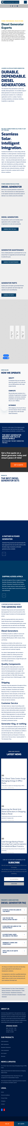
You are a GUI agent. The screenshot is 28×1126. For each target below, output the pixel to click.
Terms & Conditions (5, 1095)
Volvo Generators (5, 1050)
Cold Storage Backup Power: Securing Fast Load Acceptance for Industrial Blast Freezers (14, 844)
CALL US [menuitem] (7, 1124)
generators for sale (7, 224)
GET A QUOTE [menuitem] (21, 1124)
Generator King (11, 787)
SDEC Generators (5, 1044)
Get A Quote (3, 1053)
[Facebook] (2, 1110)
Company (3, 1101)
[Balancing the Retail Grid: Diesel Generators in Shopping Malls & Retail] (14, 797)
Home (2, 1092)
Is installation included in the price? (12, 910)
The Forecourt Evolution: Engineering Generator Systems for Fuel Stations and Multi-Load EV (13, 1081)
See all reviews (6, 355)
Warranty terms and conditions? (10, 943)
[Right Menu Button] (25, 2)
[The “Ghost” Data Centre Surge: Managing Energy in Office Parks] (14, 766)
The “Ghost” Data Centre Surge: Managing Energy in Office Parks (14, 780)
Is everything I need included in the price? (10, 935)
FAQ (3, 775)
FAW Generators (4, 1041)
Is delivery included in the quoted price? (12, 927)
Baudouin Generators (6, 1047)
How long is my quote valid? (10, 951)
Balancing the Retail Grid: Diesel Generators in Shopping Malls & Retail (14, 811)
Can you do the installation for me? (10, 919)
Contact (3, 1104)
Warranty (3, 1056)
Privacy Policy (4, 1098)
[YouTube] (4, 1110)
